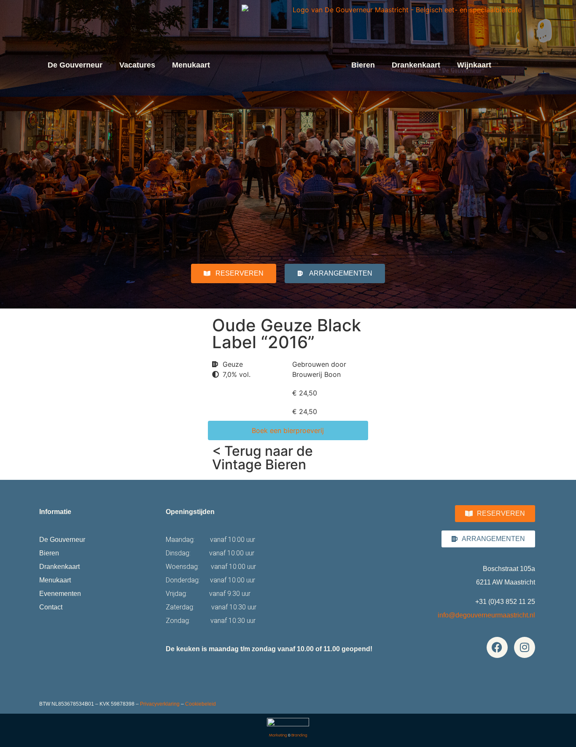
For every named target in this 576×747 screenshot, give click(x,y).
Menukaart (191, 65)
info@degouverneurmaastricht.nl (486, 615)
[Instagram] (524, 647)
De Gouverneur (75, 65)
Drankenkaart (416, 65)
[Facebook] (497, 647)
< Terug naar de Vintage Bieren (262, 458)
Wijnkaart (474, 65)
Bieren (363, 65)
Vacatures (137, 65)
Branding (299, 735)
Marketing (278, 735)
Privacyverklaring (160, 704)
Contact (50, 607)
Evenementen (60, 593)
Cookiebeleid (200, 704)
